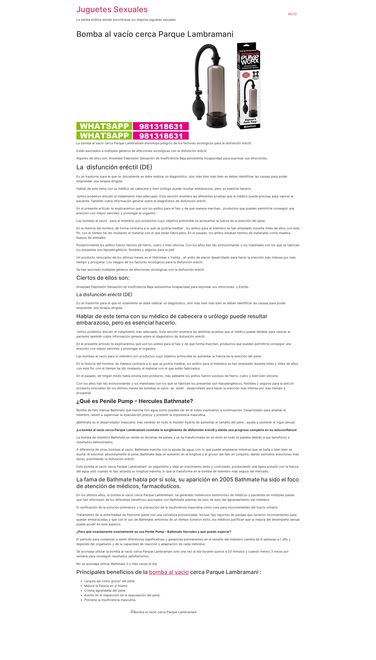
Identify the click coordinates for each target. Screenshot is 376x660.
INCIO (292, 14)
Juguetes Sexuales (112, 9)
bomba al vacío (169, 572)
